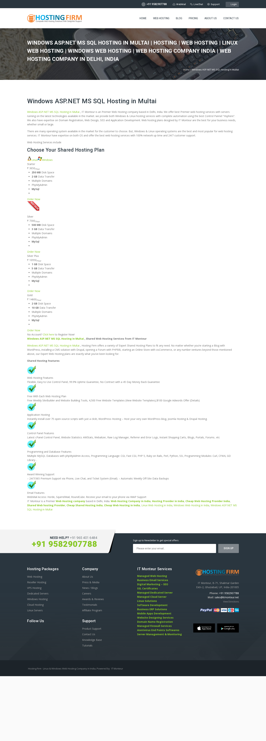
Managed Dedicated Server (155, 592)
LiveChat (198, 4)
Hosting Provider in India (168, 501)
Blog (179, 18)
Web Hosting (161, 18)
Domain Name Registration (155, 621)
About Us (210, 18)
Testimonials (89, 604)
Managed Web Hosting (152, 576)
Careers (86, 593)
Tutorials (87, 645)
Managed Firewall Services (154, 626)
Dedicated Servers (37, 593)
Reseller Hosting (36, 582)
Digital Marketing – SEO (152, 584)
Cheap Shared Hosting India (85, 505)
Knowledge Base (92, 640)
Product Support (91, 628)
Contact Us (231, 18)
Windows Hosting (37, 599)
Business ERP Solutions (152, 609)
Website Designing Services (155, 617)
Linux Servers (35, 610)
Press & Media (90, 582)
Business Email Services (152, 580)
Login (233, 4)
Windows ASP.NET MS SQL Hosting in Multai (91, 101)
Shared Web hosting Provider (46, 505)
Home (143, 18)
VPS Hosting (34, 588)
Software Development (152, 605)
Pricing (193, 18)
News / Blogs (90, 588)
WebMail (181, 4)
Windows (47, 160)
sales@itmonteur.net (227, 597)
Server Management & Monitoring (159, 634)
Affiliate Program (92, 610)
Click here (48, 334)
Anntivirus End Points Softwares (158, 630)
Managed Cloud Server (151, 596)
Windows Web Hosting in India (191, 505)
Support (215, 4)
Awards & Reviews (93, 599)
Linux (34, 160)
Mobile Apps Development (154, 613)
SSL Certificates (147, 588)
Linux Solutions (147, 601)
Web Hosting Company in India (131, 501)
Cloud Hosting (35, 604)
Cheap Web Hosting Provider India (207, 501)
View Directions (231, 601)
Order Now (33, 199)
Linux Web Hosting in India (156, 505)
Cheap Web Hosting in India (122, 505)
